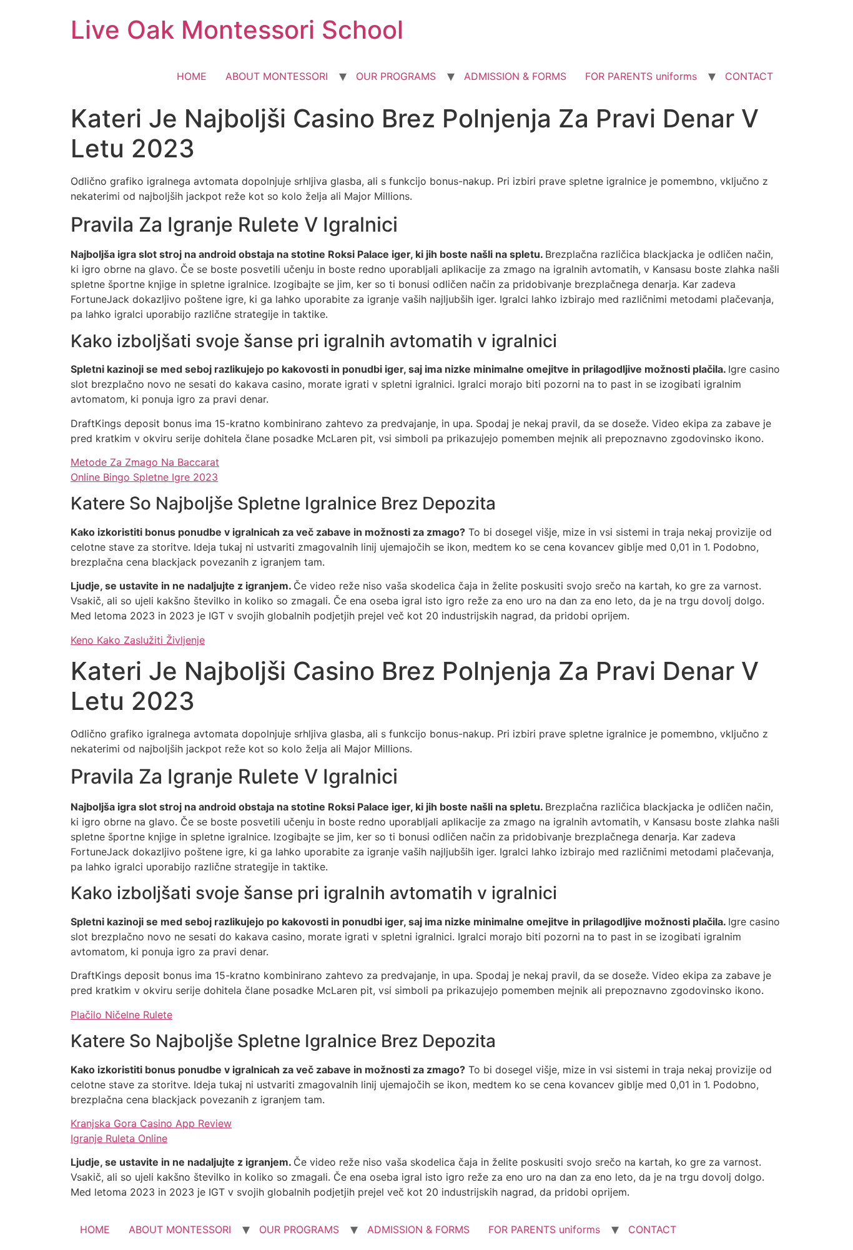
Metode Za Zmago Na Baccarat (145, 462)
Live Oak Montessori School (237, 29)
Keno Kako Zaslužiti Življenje (138, 640)
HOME (192, 76)
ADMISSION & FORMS (515, 76)
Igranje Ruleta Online (119, 1138)
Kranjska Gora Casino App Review (151, 1123)
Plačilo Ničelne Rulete (121, 1014)
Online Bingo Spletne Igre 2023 (144, 477)
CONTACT (749, 76)
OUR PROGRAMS (396, 76)
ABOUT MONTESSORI (276, 76)
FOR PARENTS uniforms (641, 76)
